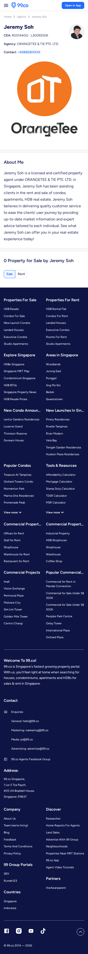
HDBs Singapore (14, 364)
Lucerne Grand (13, 426)
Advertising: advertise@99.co (30, 748)
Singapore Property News (20, 392)
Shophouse (11, 547)
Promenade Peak (14, 502)
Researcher (53, 818)
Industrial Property (58, 533)
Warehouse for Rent (17, 554)
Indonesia (10, 908)
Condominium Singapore (19, 378)
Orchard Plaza (54, 637)
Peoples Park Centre (59, 616)
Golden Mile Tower (16, 616)
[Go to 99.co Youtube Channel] (31, 932)
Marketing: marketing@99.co (29, 730)
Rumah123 (10, 880)
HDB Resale (11, 309)
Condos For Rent (57, 316)
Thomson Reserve (15, 433)
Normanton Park (14, 488)
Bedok (50, 392)
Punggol (51, 378)
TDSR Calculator (56, 495)
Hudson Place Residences (62, 454)
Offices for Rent (14, 533)
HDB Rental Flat (56, 309)
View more (11, 512)
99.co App (52, 860)
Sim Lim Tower (13, 609)
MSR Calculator (56, 502)
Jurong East (53, 371)
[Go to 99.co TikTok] (43, 932)
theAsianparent (56, 887)
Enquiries (17, 712)
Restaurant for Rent (16, 561)
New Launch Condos (17, 323)
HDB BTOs (10, 385)
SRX (6, 873)
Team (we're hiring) (16, 825)
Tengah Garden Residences (63, 447)
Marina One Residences (19, 495)
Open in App (73, 5)
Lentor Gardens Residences (21, 419)
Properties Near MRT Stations (65, 853)
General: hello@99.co (25, 721)
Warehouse (53, 554)
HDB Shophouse (56, 540)
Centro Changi (13, 623)
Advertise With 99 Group (62, 839)
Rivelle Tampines (57, 426)
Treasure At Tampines (17, 474)
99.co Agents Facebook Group (30, 759)
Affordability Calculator (61, 474)
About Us (10, 818)
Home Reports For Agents (63, 825)
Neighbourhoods (57, 846)
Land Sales (53, 832)
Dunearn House (14, 440)
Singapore (10, 901)
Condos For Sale (14, 316)
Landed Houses (14, 330)
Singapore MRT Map (16, 371)
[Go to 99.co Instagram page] (19, 932)
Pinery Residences (58, 419)
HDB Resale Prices (15, 399)
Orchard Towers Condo (18, 481)
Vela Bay (51, 440)
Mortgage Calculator (59, 481)
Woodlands (53, 364)
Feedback (10, 839)
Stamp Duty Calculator (60, 488)
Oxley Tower (54, 623)
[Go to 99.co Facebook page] (6, 932)
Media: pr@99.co (22, 739)
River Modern (54, 433)
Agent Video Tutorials (60, 867)
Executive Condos (15, 337)
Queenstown (54, 399)
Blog (6, 832)
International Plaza (58, 630)
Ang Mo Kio (53, 385)
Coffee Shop (54, 561)
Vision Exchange (14, 588)
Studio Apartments (16, 343)
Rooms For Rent (56, 337)
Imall (7, 581)
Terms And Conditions (18, 846)
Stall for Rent (12, 540)
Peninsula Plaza (13, 595)
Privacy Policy (12, 853)
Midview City (12, 602)
